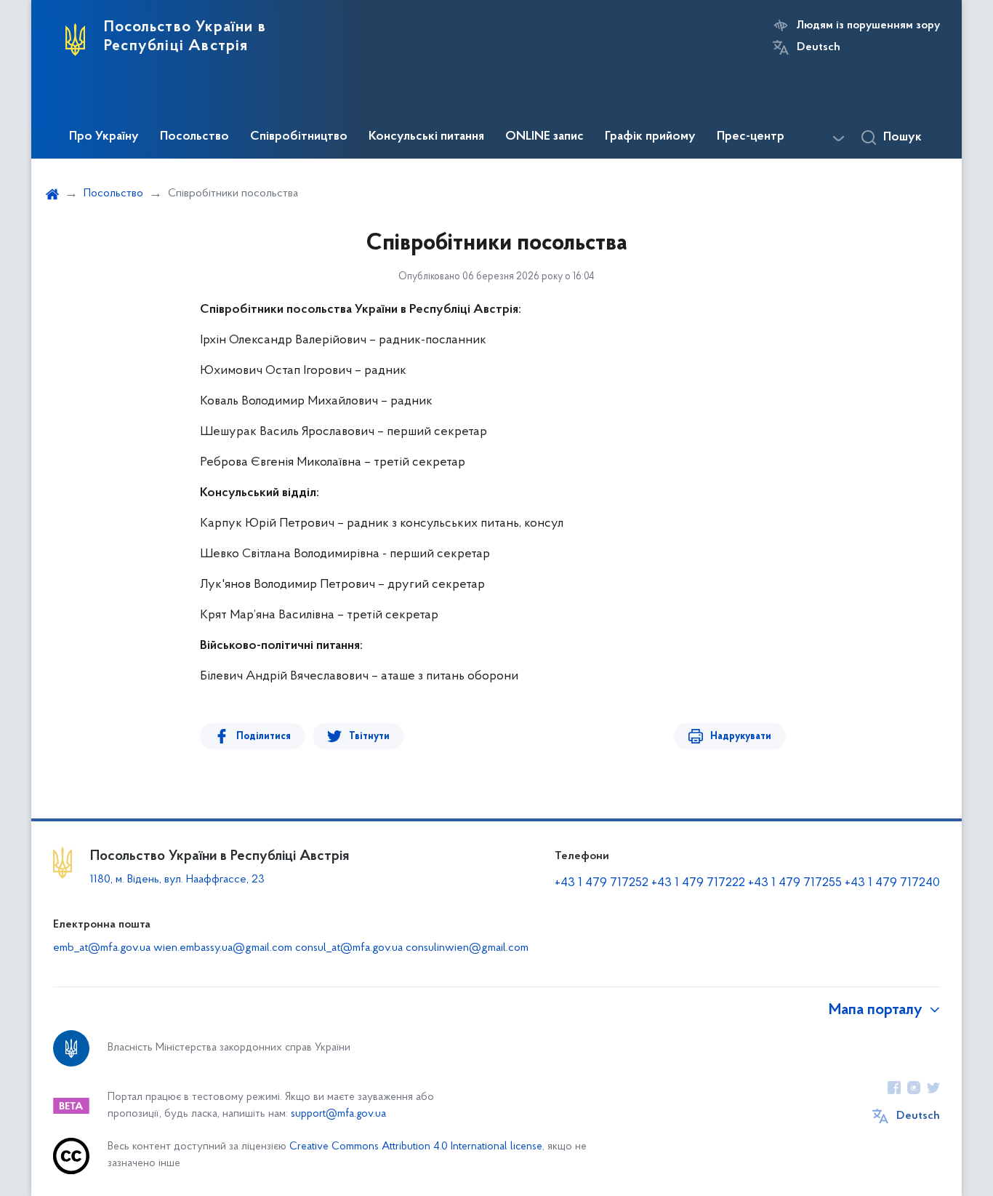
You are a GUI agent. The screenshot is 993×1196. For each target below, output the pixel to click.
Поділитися (263, 736)
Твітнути (369, 736)
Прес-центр (750, 136)
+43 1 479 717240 (892, 883)
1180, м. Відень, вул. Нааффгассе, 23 (177, 879)
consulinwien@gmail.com (467, 948)
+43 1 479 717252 (601, 883)
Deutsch (818, 47)
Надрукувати (740, 736)
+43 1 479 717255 (795, 883)
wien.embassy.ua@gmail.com (222, 948)
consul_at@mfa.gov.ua (349, 948)
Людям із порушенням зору (868, 25)
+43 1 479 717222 (698, 883)
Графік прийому (650, 136)
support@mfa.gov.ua (338, 1114)
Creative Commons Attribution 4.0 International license (415, 1146)
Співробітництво (298, 136)
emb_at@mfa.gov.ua (101, 948)
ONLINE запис (544, 136)
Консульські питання (426, 136)
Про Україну (104, 136)
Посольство (194, 136)
